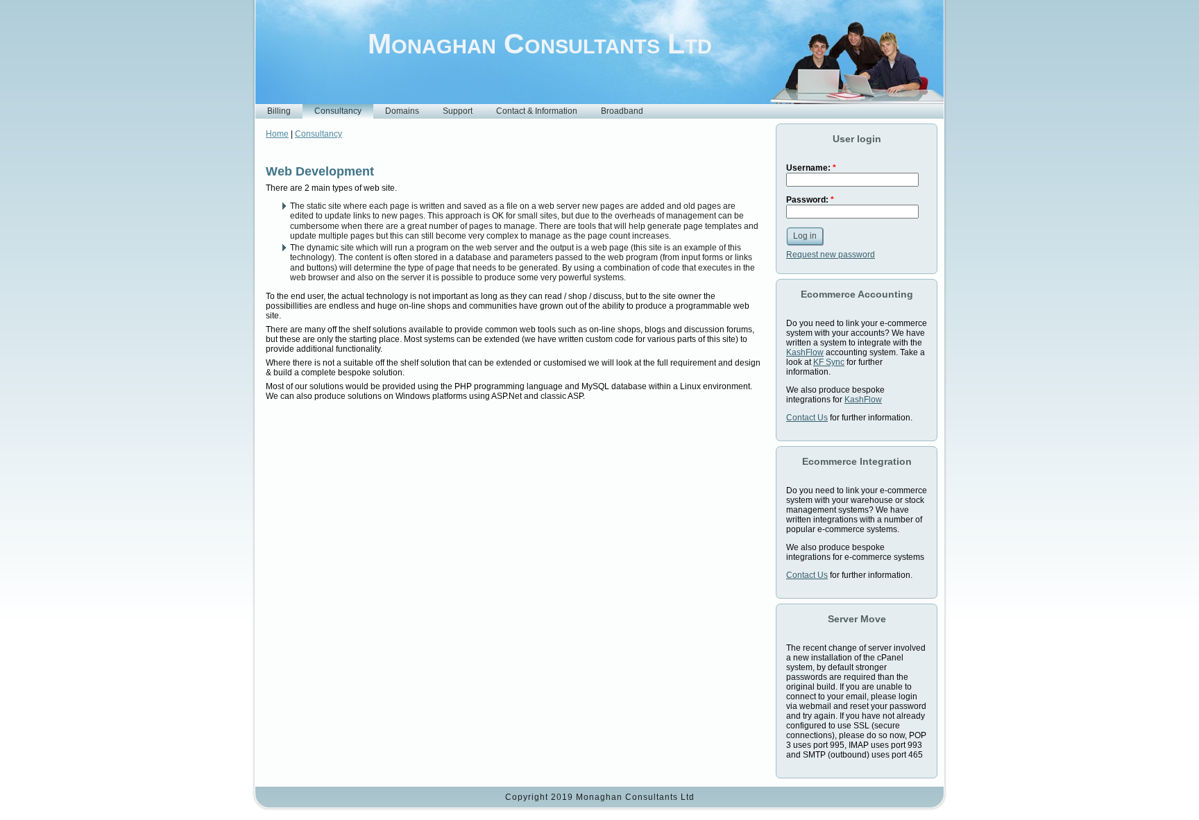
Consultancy (318, 134)
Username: (811, 168)
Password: (810, 200)
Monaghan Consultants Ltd (540, 44)
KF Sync (828, 362)
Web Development (320, 171)
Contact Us (807, 417)
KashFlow (805, 352)
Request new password (830, 254)
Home (277, 134)
